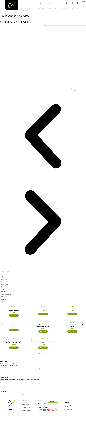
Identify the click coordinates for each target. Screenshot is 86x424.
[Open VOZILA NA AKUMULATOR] (33, 8)
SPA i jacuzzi (3, 276)
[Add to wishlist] (2, 307)
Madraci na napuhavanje (6, 294)
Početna (2, 17)
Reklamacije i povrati (24, 404)
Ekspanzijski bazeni (5, 271)
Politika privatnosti (24, 405)
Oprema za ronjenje (5, 284)
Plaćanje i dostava (24, 402)
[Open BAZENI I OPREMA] (79, 8)
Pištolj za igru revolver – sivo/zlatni (14, 325)
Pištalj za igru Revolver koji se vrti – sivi (72, 309)
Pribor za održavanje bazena (6, 296)
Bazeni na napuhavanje (5, 274)
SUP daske (3, 291)
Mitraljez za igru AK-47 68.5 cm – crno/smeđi (43, 309)
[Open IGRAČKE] (67, 8)
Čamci (2, 286)
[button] (43, 136)
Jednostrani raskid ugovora (26, 409)
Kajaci (2, 289)
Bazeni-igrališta (4, 279)
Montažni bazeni (4, 269)
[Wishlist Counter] (67, 3)
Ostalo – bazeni (4, 299)
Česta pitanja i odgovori (25, 410)
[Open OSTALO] (25, 10)
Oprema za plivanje (5, 281)
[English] (84, 1)
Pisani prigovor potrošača (25, 407)
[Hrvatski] (82, 1)
